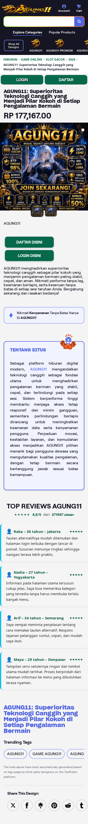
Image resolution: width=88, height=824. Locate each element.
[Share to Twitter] (13, 805)
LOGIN (22, 80)
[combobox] (39, 21)
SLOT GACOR (55, 59)
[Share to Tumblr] (82, 805)
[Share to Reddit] (68, 805)
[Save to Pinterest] (54, 805)
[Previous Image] (4, 167)
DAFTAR (66, 80)
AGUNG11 (38, 369)
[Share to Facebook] (27, 805)
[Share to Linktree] (40, 805)
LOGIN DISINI (29, 256)
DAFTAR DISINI (29, 242)
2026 (71, 59)
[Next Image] (84, 167)
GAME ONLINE (31, 59)
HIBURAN (10, 59)
